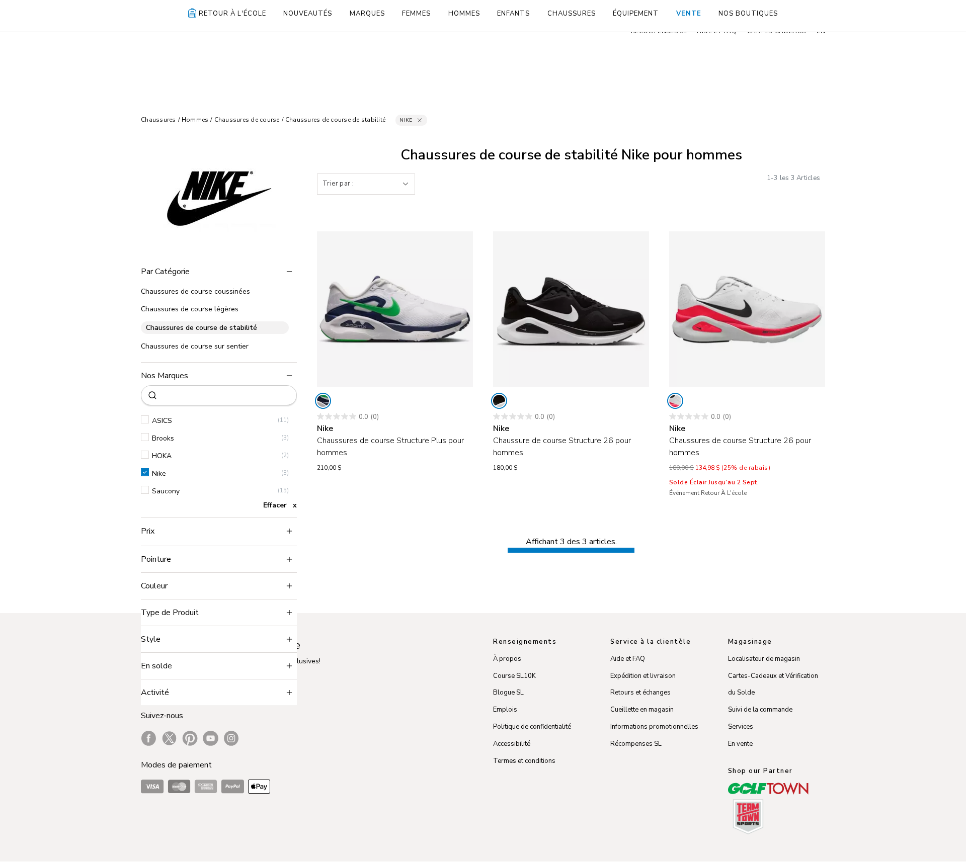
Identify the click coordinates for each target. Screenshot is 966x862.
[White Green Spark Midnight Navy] (323, 401)
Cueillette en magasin (642, 709)
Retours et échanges (640, 692)
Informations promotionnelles (654, 726)
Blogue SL (508, 692)
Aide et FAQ (627, 658)
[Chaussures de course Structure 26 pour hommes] (747, 309)
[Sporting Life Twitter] (169, 738)
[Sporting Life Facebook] (148, 738)
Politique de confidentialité (532, 726)
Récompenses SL (636, 743)
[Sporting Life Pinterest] (190, 738)
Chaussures (158, 120)
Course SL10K (514, 675)
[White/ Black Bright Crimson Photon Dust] (675, 401)
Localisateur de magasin (764, 658)
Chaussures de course (247, 120)
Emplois (505, 709)
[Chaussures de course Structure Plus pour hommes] (395, 309)
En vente (740, 743)
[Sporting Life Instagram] (231, 738)
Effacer (275, 505)
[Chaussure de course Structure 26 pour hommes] (571, 309)
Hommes (195, 120)
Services (740, 726)
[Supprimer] (419, 120)
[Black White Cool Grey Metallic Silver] (499, 401)
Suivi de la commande (760, 709)
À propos (507, 658)
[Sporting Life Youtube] (210, 738)
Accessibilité (511, 743)
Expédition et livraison (643, 675)
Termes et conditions (524, 760)
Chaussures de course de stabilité (335, 120)
